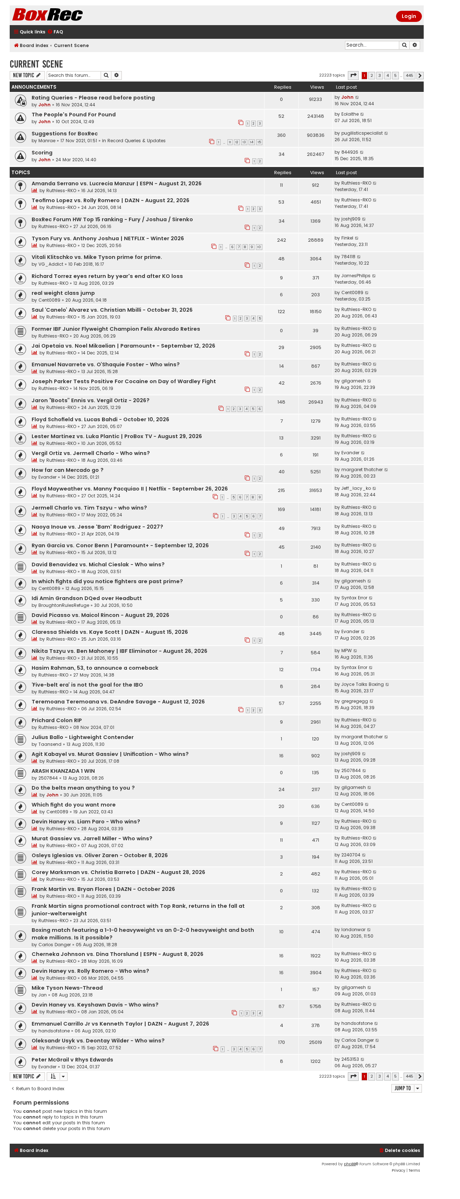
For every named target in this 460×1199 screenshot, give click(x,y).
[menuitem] (55, 32)
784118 (348, 257)
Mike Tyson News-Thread (67, 987)
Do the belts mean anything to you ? (83, 787)
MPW (346, 650)
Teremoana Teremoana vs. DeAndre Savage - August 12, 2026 (118, 701)
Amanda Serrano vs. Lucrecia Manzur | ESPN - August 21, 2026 (117, 183)
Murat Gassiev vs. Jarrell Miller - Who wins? (92, 838)
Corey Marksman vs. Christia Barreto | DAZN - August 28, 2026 (118, 872)
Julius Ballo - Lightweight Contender (83, 737)
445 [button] (409, 75)
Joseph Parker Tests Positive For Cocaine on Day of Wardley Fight (124, 381)
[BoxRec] (65, 15)
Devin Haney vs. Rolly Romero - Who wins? (90, 971)
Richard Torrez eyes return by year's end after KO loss (107, 276)
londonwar (353, 929)
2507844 (48, 778)
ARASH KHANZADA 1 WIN (63, 771)
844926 (349, 152)
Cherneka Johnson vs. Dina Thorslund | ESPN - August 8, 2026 (117, 954)
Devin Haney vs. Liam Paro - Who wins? (86, 821)
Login (409, 16)
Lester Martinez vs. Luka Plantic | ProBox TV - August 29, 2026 (117, 436)
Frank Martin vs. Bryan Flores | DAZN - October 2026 (103, 889)
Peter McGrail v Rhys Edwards (72, 1059)
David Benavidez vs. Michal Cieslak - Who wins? (98, 564)
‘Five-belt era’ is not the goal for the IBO (87, 684)
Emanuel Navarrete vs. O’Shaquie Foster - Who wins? (106, 364)
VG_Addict (50, 264)
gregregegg (354, 701)
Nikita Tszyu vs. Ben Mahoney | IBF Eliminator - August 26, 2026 (119, 651)
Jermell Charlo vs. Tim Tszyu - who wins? (89, 507)
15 (259, 142)
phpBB (350, 1164)
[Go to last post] (357, 97)
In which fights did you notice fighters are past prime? (107, 581)
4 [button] (387, 75)
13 (244, 142)
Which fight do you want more (74, 804)
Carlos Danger (54, 945)
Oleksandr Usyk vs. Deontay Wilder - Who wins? (98, 1040)
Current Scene (36, 64)
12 (236, 142)
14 (251, 142)
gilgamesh (353, 381)
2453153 (350, 1059)
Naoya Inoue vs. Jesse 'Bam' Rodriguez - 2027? (97, 526)
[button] (353, 75)
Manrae (46, 141)
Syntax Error (354, 598)
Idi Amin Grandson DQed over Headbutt (87, 598)
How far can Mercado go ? (68, 470)
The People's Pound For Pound (74, 114)
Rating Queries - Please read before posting (93, 97)
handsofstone (54, 1031)
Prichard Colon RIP (57, 720)
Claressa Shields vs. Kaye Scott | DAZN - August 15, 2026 (110, 632)
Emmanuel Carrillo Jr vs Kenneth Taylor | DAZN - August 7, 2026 (120, 1023)
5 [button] (395, 75)
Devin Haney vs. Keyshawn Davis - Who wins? (95, 1004)
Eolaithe (350, 114)
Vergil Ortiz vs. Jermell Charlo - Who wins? (91, 453)
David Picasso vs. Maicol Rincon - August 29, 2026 (100, 615)
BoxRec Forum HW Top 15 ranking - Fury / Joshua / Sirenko (112, 219)
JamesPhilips (356, 276)
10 (259, 247)
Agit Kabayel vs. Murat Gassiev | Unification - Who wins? (110, 754)
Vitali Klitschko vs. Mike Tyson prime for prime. (97, 257)
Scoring (42, 152)
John (44, 105)
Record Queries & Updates (136, 141)
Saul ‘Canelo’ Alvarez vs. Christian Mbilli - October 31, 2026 (112, 309)
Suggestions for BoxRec (65, 133)
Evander (350, 453)
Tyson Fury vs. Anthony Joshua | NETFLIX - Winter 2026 (108, 238)
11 (230, 142)
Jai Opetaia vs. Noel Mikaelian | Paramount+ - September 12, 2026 (123, 345)
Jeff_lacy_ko (356, 488)
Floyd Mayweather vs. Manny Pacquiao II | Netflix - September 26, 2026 (130, 488)
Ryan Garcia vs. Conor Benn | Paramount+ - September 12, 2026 (120, 545)
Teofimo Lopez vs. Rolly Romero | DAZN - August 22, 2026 (110, 200)
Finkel (347, 238)
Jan (42, 995)
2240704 (350, 855)
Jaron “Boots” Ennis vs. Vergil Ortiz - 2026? (91, 400)
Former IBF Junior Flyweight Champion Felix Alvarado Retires (116, 329)
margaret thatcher (362, 469)
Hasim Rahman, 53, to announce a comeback (95, 667)
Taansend (49, 744)
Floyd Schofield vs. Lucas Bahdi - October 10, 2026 (100, 419)
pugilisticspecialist (362, 133)
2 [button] (372, 75)
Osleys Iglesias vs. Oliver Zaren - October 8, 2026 (100, 855)
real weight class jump (63, 293)
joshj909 (350, 219)
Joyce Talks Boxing (362, 684)
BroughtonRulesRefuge (63, 605)
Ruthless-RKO (61, 190)
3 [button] (379, 75)
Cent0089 (49, 300)
